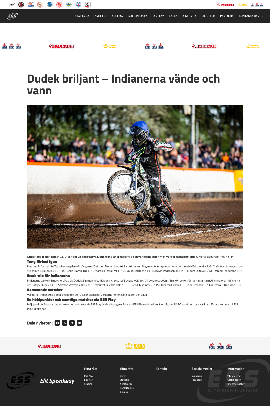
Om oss (124, 392)
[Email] (79, 323)
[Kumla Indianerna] (21, 4)
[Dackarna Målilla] (31, 4)
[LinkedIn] (72, 323)
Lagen (173, 15)
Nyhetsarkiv (126, 384)
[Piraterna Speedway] (50, 4)
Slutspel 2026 (137, 15)
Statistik (189, 15)
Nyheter (101, 15)
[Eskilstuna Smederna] (88, 4)
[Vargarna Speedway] (78, 4)
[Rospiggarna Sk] (59, 4)
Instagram (197, 376)
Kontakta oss (249, 15)
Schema (117, 15)
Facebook (196, 380)
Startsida (82, 15)
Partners (226, 15)
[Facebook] (57, 323)
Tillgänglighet (234, 376)
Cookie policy (234, 380)
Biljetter (208, 15)
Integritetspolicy (235, 384)
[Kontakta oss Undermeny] (262, 16)
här (44, 308)
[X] (64, 323)
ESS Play (88, 376)
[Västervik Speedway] (69, 4)
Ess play (158, 15)
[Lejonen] (40, 4)
